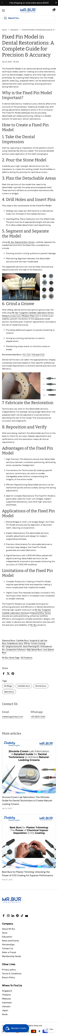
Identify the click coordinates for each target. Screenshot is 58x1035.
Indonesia (7, 1002)
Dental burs (40, 686)
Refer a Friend (9, 952)
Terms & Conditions (11, 973)
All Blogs (8, 686)
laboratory (9, 691)
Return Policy (8, 977)
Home (4, 30)
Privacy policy (9, 969)
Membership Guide (11, 956)
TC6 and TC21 (38, 354)
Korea (5, 1014)
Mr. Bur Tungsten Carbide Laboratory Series (26, 611)
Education (14, 30)
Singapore (7, 990)
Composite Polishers (16, 649)
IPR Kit (27, 643)
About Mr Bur (8, 928)
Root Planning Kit (31, 646)
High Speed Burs (34, 649)
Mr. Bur (33, 625)
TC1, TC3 (26, 354)
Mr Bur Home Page (11, 657)
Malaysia (6, 998)
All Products (26, 657)
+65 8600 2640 (38, 716)
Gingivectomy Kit (14, 646)
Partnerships (8, 944)
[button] (53, 10)
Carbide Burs (22, 640)
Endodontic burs (15, 643)
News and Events (10, 940)
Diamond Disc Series (41, 613)
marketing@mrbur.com (12, 716)
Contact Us (7, 948)
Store (4, 932)
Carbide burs (24, 686)
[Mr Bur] (28, 10)
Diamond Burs (8, 640)
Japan (5, 1010)
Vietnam (6, 1006)
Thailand (6, 994)
